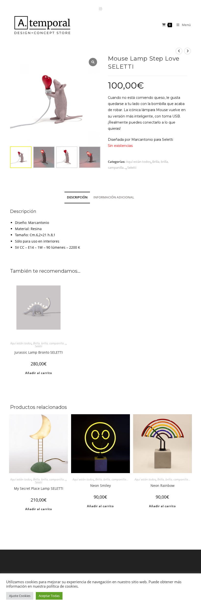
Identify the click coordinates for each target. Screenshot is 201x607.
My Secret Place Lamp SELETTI (38, 488)
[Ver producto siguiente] (187, 51)
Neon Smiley (100, 485)
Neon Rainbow (163, 485)
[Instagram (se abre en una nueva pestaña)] (100, 9)
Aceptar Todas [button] (49, 596)
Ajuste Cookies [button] (19, 596)
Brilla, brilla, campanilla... (49, 343)
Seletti (131, 167)
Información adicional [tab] (113, 197)
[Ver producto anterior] (179, 51)
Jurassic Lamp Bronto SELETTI (38, 352)
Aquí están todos (138, 161)
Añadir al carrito (38, 373)
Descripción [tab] (77, 197)
